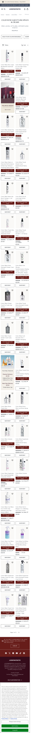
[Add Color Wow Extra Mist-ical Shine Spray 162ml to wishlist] (27, 393)
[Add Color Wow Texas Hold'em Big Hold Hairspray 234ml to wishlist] (27, 84)
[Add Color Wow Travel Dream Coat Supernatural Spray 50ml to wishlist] (27, 149)
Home (2, 14)
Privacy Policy (5, 718)
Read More (15, 30)
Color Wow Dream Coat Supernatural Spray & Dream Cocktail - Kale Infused (21, 611)
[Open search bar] (4, 9)
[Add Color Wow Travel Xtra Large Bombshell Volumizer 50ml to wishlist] (12, 217)
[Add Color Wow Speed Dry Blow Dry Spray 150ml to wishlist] (12, 116)
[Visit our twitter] (9, 653)
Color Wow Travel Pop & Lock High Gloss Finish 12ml (22, 66)
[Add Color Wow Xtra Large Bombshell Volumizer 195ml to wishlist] (12, 51)
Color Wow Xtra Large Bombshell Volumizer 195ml (7, 66)
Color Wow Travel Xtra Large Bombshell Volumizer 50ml (7, 231)
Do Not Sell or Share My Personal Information (15, 675)
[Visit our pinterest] (24, 653)
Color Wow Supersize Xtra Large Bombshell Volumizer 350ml (7, 475)
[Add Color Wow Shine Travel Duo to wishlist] (12, 393)
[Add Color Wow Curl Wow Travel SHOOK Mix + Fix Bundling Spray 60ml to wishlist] (27, 528)
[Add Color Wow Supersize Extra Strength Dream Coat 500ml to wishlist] (27, 562)
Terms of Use (13, 718)
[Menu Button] (1, 9)
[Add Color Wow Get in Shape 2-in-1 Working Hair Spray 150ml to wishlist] (27, 494)
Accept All (14, 730)
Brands (7, 14)
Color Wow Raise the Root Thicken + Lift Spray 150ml (7, 198)
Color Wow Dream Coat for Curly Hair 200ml (6, 305)
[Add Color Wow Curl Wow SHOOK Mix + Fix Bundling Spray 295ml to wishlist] (12, 528)
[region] (15, 707)
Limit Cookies (15, 726)
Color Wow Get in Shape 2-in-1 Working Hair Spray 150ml (22, 508)
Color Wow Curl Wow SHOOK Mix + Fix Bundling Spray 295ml (7, 543)
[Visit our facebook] (6, 653)
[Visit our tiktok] (20, 653)
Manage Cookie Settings (15, 721)
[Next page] (19, 632)
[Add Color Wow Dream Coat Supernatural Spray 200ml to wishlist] (27, 116)
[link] (25, 9)
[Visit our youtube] (17, 653)
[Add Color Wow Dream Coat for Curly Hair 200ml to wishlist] (12, 290)
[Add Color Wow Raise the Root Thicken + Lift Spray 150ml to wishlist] (12, 183)
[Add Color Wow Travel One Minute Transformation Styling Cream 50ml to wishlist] (27, 357)
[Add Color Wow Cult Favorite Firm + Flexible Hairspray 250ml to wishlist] (27, 323)
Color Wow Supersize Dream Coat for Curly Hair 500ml (7, 577)
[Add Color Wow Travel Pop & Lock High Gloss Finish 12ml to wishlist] (27, 51)
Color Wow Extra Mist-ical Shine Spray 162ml (22, 408)
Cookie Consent (15, 672)
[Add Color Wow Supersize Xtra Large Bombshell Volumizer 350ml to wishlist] (12, 460)
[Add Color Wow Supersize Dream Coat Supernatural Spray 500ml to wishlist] (27, 426)
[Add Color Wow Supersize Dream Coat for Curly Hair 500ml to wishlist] (12, 562)
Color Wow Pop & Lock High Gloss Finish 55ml (21, 198)
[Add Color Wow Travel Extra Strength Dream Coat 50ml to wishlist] (27, 290)
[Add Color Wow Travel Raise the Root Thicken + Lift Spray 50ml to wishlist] (27, 217)
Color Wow (14, 14)
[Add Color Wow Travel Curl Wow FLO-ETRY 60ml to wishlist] (12, 595)
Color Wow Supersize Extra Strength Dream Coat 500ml (22, 577)
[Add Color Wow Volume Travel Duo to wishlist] (12, 426)
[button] (7, 97)
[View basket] (27, 9)
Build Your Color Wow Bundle (11, 36)
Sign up (15, 646)
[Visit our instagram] (13, 653)
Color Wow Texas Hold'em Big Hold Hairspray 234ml (21, 99)
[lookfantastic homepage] (15, 9)
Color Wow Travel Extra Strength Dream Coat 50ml (22, 305)
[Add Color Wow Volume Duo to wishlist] (27, 460)
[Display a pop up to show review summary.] (13, 74)
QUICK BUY (8, 79)
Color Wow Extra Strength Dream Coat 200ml (7, 267)
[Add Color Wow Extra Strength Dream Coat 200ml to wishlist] (12, 252)
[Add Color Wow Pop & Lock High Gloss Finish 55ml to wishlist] (27, 183)
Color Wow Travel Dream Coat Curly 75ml (6, 337)
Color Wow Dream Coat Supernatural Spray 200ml (21, 131)
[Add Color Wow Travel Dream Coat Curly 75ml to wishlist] (12, 323)
